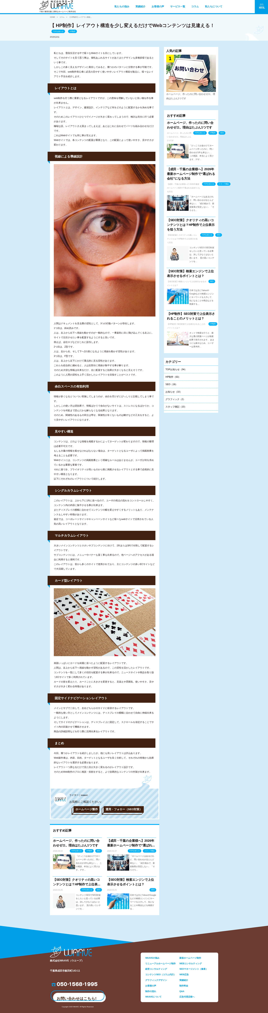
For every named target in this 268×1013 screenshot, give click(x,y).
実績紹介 (140, 6)
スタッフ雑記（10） (176, 406)
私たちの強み (121, 6)
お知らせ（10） (173, 391)
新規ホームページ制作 (190, 958)
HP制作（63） (173, 377)
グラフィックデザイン (156, 980)
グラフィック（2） (175, 399)
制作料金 (183, 985)
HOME (52, 17)
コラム (195, 6)
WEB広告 (184, 974)
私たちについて (213, 6)
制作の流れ (150, 991)
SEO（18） (171, 384)
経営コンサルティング (156, 969)
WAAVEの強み (152, 958)
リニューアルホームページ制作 (160, 963)
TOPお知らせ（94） (176, 369)
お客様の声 (158, 6)
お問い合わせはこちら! (76, 998)
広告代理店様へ (187, 996)
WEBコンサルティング (190, 963)
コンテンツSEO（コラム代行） (160, 974)
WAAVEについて (153, 996)
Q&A (181, 991)
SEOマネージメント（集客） (193, 969)
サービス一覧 (177, 6)
